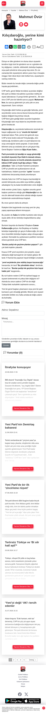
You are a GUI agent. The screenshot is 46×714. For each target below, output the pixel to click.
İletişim (23, 686)
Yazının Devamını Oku (22, 408)
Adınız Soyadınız (10, 310)
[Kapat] (43, 708)
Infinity (31, 660)
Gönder (6, 345)
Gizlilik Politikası (23, 674)
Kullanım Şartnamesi (23, 681)
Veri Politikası (23, 679)
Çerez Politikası (23, 677)
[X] (26, 694)
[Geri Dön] (4, 3)
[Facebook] (20, 694)
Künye (23, 684)
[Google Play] (14, 701)
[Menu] (42, 3)
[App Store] (32, 701)
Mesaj (5, 318)
